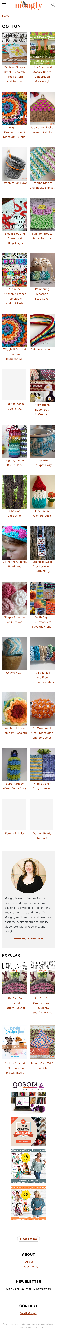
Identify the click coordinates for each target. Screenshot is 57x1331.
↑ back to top (28, 1239)
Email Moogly (28, 1313)
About (29, 1261)
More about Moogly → (28, 938)
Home (6, 16)
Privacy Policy (29, 1266)
